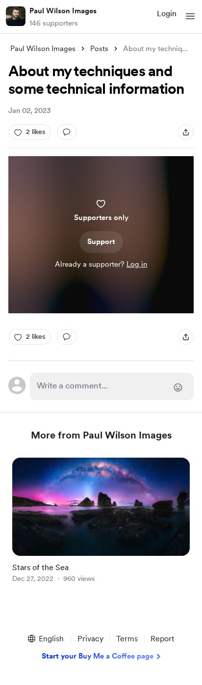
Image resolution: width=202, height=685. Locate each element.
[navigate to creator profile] (15, 16)
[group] (101, 526)
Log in (136, 264)
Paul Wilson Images (63, 10)
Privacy (90, 638)
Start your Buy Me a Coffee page (97, 656)
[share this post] (186, 132)
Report (162, 638)
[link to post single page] (101, 522)
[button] (190, 16)
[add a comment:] (66, 132)
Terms (127, 638)
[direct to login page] (112, 386)
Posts (99, 48)
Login (167, 13)
